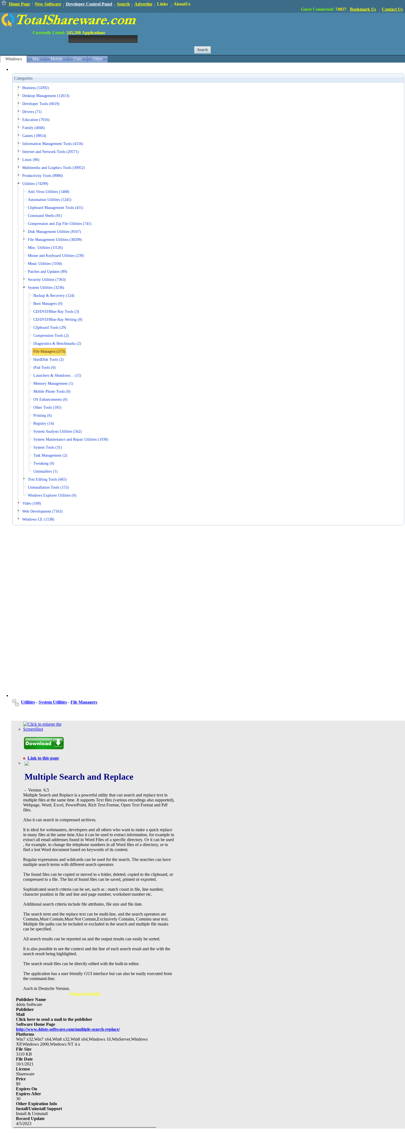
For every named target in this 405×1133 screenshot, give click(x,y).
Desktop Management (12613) (45, 96)
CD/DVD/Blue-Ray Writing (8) (57, 319)
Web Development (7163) (42, 511)
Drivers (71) (32, 112)
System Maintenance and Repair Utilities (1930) (70, 439)
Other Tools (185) (47, 407)
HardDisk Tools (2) (48, 359)
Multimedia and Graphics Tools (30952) (53, 168)
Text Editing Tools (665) (47, 479)
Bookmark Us (363, 9)
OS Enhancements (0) (50, 399)
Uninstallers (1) (45, 471)
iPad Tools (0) (44, 367)
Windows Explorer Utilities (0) (52, 495)
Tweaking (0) (43, 463)
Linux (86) (30, 160)
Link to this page (43, 758)
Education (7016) (36, 120)
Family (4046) (33, 128)
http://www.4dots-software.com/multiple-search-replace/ (68, 1029)
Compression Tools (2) (51, 335)
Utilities (28, 702)
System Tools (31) (47, 447)
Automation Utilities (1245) (49, 200)
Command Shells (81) (45, 216)
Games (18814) (34, 136)
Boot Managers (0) (48, 304)
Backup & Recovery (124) (53, 296)
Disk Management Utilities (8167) (54, 232)
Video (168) (31, 503)
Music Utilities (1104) (45, 264)
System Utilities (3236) (46, 288)
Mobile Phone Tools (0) (52, 391)
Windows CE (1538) (38, 519)
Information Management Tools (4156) (52, 144)
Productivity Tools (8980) (42, 176)
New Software (48, 4)
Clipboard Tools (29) (49, 327)
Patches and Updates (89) (47, 272)
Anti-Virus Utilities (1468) (48, 192)
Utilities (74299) (35, 184)
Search (123, 4)
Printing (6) (42, 415)
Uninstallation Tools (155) (48, 487)
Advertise (143, 4)
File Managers (84, 702)
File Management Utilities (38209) (55, 240)
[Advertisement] (304, 25)
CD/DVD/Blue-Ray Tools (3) (56, 312)
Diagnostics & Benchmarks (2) (57, 343)
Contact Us (392, 9)
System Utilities (53, 702)
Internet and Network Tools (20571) (50, 152)
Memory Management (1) (53, 383)
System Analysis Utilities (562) (57, 431)
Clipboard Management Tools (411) (55, 208)
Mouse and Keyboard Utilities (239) (56, 256)
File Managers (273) (49, 351)
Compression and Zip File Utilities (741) (59, 224)
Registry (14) (43, 423)
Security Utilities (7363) (47, 280)
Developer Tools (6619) (41, 104)
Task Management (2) (50, 455)
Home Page (19, 4)
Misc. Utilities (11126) (45, 248)
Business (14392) (35, 88)
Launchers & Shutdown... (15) (57, 375)
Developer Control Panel (89, 4)
